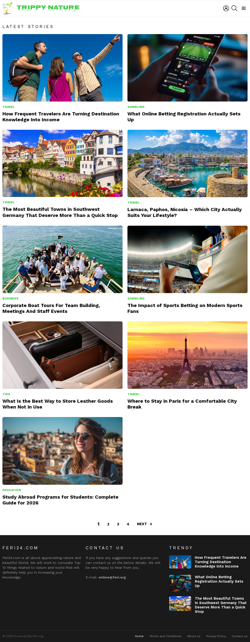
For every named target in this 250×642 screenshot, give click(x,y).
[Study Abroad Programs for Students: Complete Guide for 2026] (62, 450)
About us (193, 636)
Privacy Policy (216, 636)
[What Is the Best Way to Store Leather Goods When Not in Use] (62, 355)
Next (142, 524)
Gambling (136, 107)
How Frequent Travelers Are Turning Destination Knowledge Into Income (220, 561)
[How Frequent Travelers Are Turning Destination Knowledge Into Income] (62, 67)
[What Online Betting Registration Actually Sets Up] (187, 67)
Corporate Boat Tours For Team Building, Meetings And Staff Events (51, 308)
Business (10, 298)
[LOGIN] (226, 8)
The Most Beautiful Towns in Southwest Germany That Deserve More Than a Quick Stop (60, 212)
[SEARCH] (234, 8)
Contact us (240, 636)
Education (11, 490)
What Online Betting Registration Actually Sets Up (219, 581)
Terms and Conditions (165, 636)
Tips (6, 394)
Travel (8, 107)
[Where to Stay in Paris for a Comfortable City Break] (187, 355)
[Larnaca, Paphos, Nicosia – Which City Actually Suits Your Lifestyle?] (187, 163)
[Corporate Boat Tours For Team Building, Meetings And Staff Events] (62, 259)
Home (139, 636)
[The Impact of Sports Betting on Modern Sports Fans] (187, 259)
